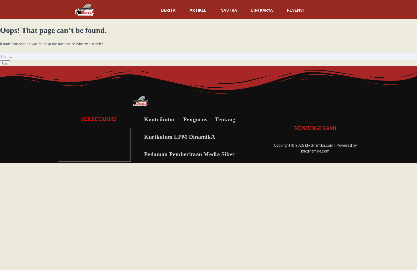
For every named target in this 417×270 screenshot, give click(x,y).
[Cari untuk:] (208, 56)
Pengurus (195, 119)
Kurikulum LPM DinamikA (179, 137)
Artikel (198, 10)
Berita (168, 10)
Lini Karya (262, 10)
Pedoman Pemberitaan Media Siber (189, 154)
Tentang (225, 119)
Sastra (229, 10)
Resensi (295, 10)
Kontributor (159, 119)
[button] (169, 10)
